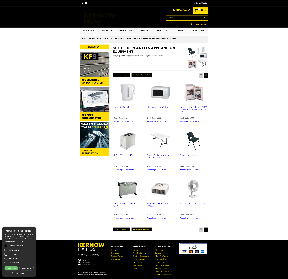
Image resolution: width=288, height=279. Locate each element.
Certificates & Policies (163, 265)
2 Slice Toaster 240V (123, 155)
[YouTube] (86, 3)
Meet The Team (161, 256)
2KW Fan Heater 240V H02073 (157, 204)
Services (106, 31)
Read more (20, 241)
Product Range (117, 256)
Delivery (144, 31)
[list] (206, 75)
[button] (19, 273)
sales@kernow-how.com (88, 264)
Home (113, 250)
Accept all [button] (11, 268)
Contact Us (199, 31)
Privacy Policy (160, 259)
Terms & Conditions (163, 275)
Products (88, 31)
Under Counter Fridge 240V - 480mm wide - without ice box (193, 109)
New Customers (139, 253)
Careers (158, 253)
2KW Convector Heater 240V (125, 204)
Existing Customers (141, 256)
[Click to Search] (205, 18)
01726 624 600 (182, 10)
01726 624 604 (85, 262)
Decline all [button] (26, 268)
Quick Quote (201, 3)
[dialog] (19, 252)
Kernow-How (125, 31)
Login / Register (200, 24)
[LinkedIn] (82, 3)
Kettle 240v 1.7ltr (122, 107)
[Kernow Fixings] (100, 16)
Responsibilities (161, 268)
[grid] (201, 75)
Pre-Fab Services (139, 259)
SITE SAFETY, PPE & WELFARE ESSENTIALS (120, 38)
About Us (161, 31)
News (180, 31)
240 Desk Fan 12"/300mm (192, 203)
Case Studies (138, 262)
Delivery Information (163, 272)
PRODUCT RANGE (95, 38)
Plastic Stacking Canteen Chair (191, 156)
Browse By (93, 47)
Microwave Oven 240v (157, 107)
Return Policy (160, 262)
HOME (84, 38)
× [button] (33, 229)
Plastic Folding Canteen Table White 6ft (158, 156)
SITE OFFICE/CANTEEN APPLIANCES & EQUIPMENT (157, 38)
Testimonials (138, 265)
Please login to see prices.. (124, 122)
